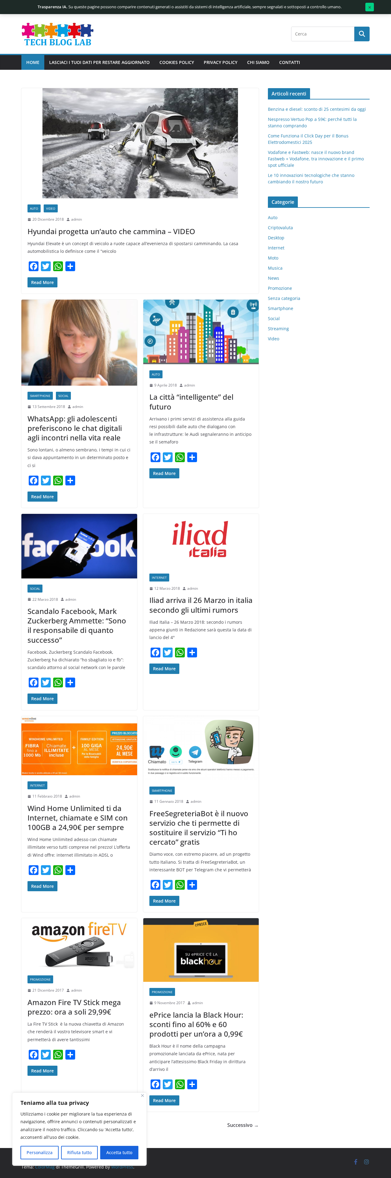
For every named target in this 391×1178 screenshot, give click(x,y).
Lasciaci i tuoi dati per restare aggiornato (99, 62)
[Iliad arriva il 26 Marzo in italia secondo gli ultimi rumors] (201, 540)
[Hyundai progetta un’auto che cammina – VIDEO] (140, 143)
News (273, 278)
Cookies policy (176, 62)
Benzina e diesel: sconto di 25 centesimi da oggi (317, 109)
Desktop (276, 238)
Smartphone (40, 396)
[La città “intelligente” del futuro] (201, 332)
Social (63, 396)
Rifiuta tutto (79, 1152)
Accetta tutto (119, 1152)
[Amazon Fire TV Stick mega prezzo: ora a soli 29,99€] (79, 943)
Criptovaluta (280, 227)
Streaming (278, 328)
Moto (273, 258)
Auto (34, 208)
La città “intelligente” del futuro (191, 401)
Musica (275, 268)
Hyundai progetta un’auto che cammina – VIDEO (111, 231)
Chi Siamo (258, 62)
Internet (159, 577)
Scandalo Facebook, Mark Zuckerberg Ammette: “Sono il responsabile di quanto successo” (76, 625)
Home (32, 62)
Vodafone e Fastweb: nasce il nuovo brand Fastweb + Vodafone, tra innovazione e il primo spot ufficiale (316, 158)
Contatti (289, 62)
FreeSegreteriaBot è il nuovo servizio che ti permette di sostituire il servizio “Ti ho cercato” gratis (198, 827)
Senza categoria (284, 298)
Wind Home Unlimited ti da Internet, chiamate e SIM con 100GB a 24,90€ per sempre (77, 817)
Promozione (40, 979)
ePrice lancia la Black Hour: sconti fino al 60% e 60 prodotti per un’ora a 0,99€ (196, 1024)
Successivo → (243, 1125)
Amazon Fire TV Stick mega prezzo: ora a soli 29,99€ (74, 1007)
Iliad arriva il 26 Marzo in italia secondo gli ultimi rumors (201, 605)
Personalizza (40, 1152)
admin (76, 219)
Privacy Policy (220, 62)
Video (50, 208)
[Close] (142, 1095)
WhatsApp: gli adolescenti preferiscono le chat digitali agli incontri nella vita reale (74, 428)
